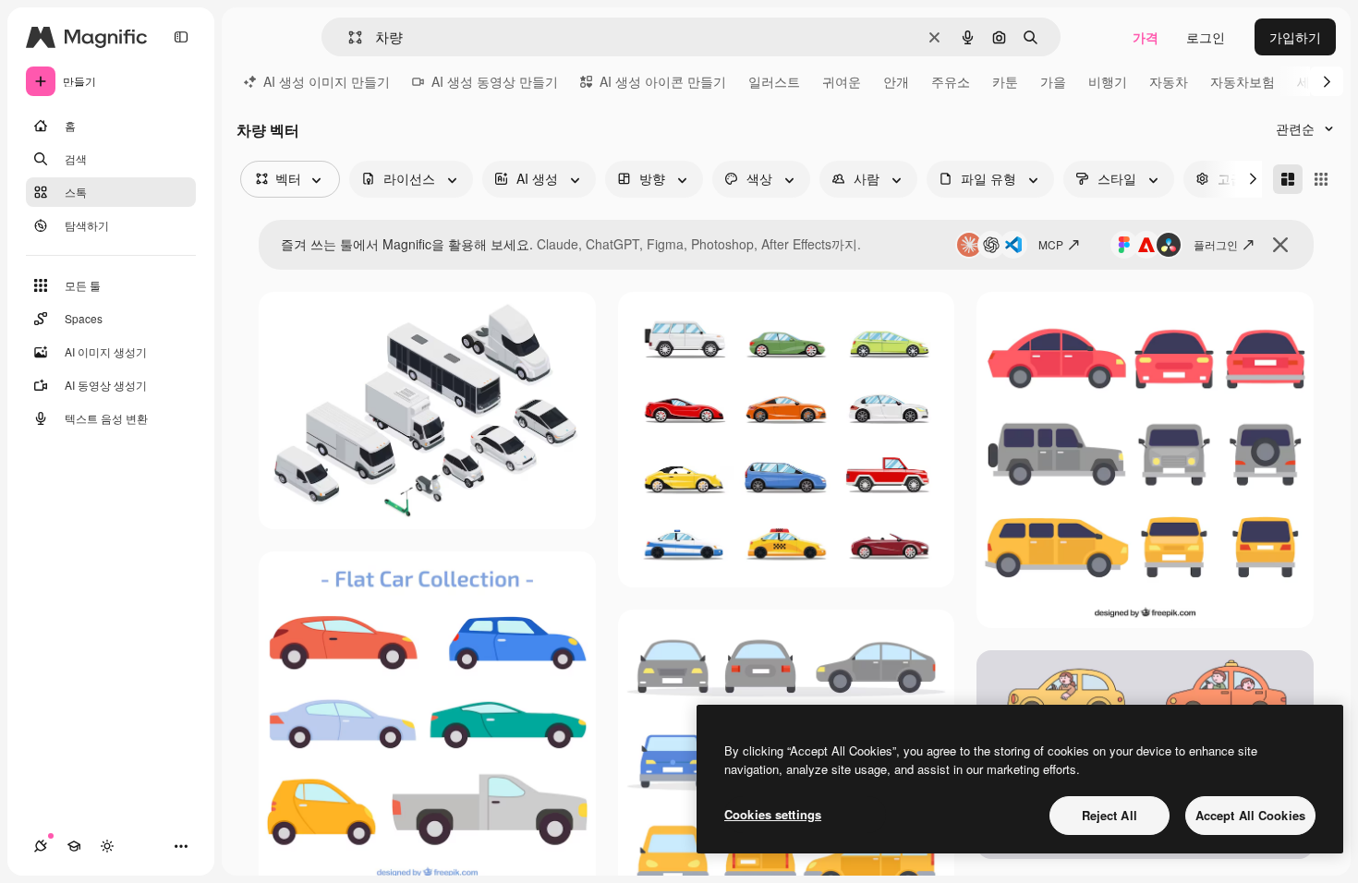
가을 (1053, 81)
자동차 (1168, 81)
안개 (896, 81)
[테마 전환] (107, 846)
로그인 (1205, 37)
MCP (1050, 244)
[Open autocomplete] (347, 37)
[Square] (1321, 179)
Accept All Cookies (1250, 815)
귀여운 (841, 81)
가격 (1145, 37)
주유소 (950, 81)
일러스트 (774, 81)
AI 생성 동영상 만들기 (494, 81)
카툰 (1005, 81)
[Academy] (74, 846)
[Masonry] (1288, 179)
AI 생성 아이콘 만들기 (663, 81)
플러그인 (1216, 244)
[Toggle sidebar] (181, 37)
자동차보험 (1242, 81)
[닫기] (1280, 245)
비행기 (1107, 81)
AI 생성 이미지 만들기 (326, 81)
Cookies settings (772, 814)
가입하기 (1295, 37)
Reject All (1109, 815)
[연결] (40, 846)
